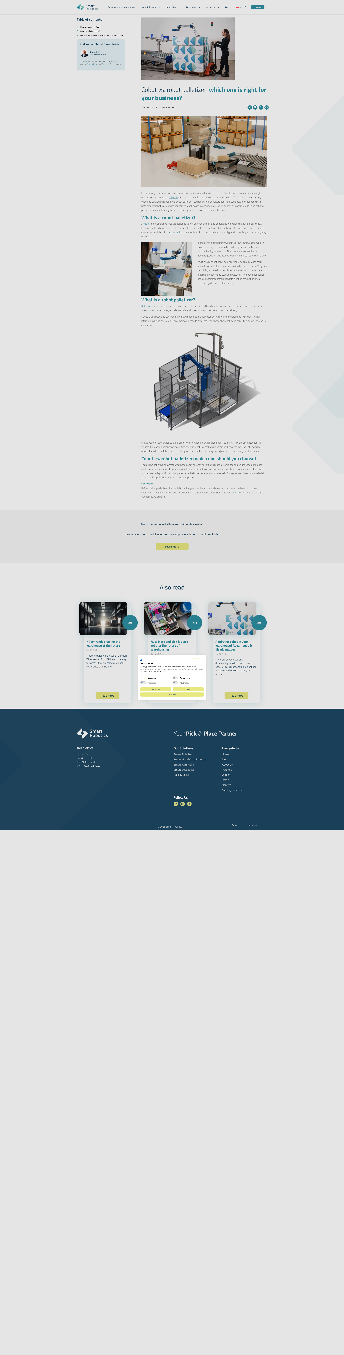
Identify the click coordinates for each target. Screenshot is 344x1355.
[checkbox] (143, 678)
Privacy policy (198, 658)
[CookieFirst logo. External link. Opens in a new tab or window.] (141, 660)
